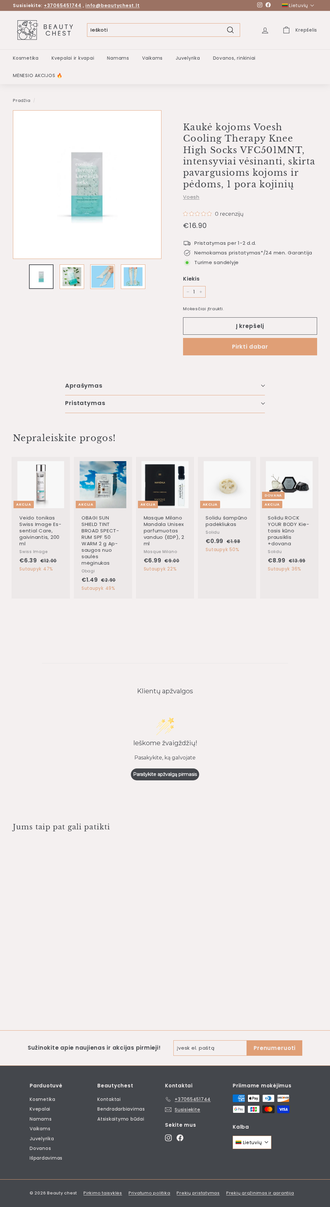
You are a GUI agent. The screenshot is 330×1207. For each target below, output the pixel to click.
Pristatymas (85, 403)
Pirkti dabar (250, 347)
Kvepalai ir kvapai (73, 58)
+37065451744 (63, 5)
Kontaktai (109, 1099)
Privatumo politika (149, 1193)
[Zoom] (87, 185)
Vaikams (152, 58)
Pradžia (21, 100)
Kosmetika (26, 58)
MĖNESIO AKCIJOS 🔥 (38, 75)
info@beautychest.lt (112, 5)
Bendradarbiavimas (121, 1109)
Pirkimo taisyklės (102, 1193)
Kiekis (191, 278)
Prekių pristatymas (198, 1193)
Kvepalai (40, 1109)
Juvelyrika (188, 58)
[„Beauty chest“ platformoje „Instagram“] (168, 1137)
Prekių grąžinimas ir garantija (260, 1193)
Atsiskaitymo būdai (120, 1119)
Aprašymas (83, 385)
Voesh (191, 196)
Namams (118, 58)
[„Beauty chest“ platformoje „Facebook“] (180, 1137)
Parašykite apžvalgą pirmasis (165, 774)
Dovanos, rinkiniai (234, 58)
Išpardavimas (46, 1158)
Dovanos (40, 1148)
